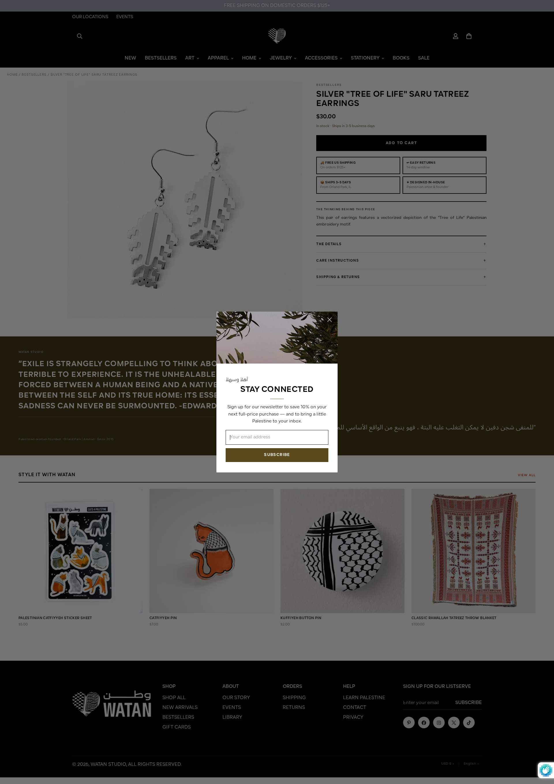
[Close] (329, 319)
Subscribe (277, 455)
